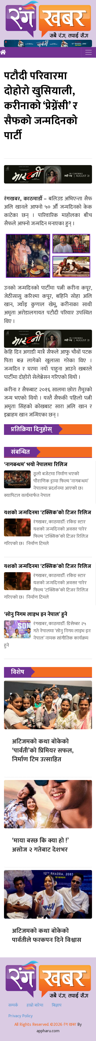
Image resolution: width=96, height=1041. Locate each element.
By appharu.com (59, 1028)
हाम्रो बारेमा (35, 1005)
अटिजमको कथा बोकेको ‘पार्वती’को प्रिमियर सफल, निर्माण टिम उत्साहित (43, 750)
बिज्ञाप (57, 1005)
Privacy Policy (20, 1016)
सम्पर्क (13, 1005)
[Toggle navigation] (88, 52)
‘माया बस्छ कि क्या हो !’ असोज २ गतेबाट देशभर (40, 845)
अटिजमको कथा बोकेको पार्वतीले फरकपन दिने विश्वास (46, 935)
